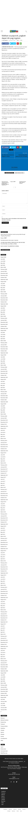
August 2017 (3, 477)
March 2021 (3, 389)
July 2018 (3, 454)
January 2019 (4, 442)
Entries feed (3, 749)
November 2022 (4, 348)
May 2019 (3, 434)
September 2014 (4, 548)
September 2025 (4, 279)
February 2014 (4, 562)
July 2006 (3, 699)
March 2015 (3, 536)
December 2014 (4, 542)
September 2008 (4, 695)
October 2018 (4, 448)
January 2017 (4, 491)
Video (2, 740)
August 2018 (3, 452)
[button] (25, 31)
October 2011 (4, 620)
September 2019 (4, 426)
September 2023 (4, 328)
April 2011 (3, 632)
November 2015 (4, 520)
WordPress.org (4, 753)
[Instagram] (14, 782)
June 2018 (3, 456)
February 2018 (4, 465)
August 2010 (3, 648)
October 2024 (4, 302)
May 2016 (3, 507)
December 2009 (4, 664)
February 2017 (4, 489)
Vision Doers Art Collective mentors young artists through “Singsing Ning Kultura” (5, 183)
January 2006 (4, 701)
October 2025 (4, 277)
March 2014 (3, 560)
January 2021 (4, 393)
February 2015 (4, 538)
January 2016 (4, 516)
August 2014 (3, 550)
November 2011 (4, 618)
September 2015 (4, 524)
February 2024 (4, 318)
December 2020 (4, 395)
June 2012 (3, 603)
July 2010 (3, 650)
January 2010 (4, 662)
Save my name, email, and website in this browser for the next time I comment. (14, 219)
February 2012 (4, 611)
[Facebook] (11, 782)
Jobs (2, 804)
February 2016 (4, 514)
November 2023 (4, 324)
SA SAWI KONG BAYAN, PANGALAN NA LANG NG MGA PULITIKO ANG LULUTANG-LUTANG (13, 243)
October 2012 (4, 595)
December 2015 (4, 518)
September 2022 (4, 353)
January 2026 (4, 271)
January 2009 (4, 687)
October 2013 (4, 571)
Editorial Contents (4, 720)
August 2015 (3, 526)
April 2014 (3, 558)
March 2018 (3, 463)
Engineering (3, 722)
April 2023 (3, 338)
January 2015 (4, 540)
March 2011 (3, 634)
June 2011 (3, 628)
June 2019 (3, 432)
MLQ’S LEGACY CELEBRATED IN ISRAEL (10, 246)
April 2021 (3, 387)
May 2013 (3, 581)
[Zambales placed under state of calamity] (23, 178)
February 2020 (4, 416)
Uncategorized (4, 738)
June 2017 (3, 481)
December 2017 (4, 469)
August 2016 (3, 501)
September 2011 (4, 622)
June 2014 (3, 554)
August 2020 (3, 403)
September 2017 (4, 475)
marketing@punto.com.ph (14, 778)
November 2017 (4, 471)
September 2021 (4, 377)
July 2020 (3, 406)
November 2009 (4, 666)
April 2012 (3, 607)
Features (3, 793)
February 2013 (4, 587)
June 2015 (3, 530)
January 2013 (4, 589)
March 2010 (3, 658)
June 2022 (3, 359)
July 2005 (3, 703)
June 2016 (3, 505)
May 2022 (3, 361)
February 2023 (4, 342)
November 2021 (4, 373)
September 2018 (4, 450)
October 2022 (4, 350)
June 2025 (3, 285)
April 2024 (3, 314)
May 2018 (3, 459)
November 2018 (4, 446)
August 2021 (3, 379)
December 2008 (4, 689)
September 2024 (4, 304)
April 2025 (3, 289)
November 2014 (4, 544)
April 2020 (3, 412)
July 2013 (3, 577)
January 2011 (4, 638)
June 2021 (3, 383)
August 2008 (3, 697)
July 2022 (3, 357)
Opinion (2, 732)
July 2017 (3, 479)
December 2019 (4, 420)
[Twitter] (17, 782)
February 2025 (4, 293)
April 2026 (3, 265)
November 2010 (4, 642)
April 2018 (3, 461)
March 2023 (3, 340)
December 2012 (4, 591)
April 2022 (3, 363)
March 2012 (3, 609)
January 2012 (4, 613)
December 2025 (4, 273)
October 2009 (4, 668)
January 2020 (4, 418)
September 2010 (4, 646)
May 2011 (3, 630)
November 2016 (4, 495)
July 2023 (3, 332)
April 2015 (3, 534)
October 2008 (4, 693)
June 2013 (3, 579)
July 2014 (3, 552)
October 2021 (4, 375)
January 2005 (4, 707)
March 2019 (3, 438)
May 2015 (3, 532)
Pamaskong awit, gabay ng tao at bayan (21, 155)
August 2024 (3, 306)
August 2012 (3, 599)
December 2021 (4, 371)
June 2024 (3, 310)
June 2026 (3, 261)
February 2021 (4, 391)
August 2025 (3, 281)
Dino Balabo (5, 40)
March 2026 (3, 267)
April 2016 (3, 509)
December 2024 (4, 297)
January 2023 (4, 344)
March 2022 (3, 365)
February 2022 (4, 367)
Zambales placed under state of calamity (22, 182)
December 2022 (4, 346)
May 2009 (3, 679)
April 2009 (3, 681)
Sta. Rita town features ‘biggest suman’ (8, 155)
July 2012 (3, 601)
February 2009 (4, 685)
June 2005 (3, 705)
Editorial (3, 794)
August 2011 (3, 624)
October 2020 (4, 399)
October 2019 (4, 424)
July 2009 (3, 675)
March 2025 (3, 291)
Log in (2, 747)
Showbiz (2, 734)
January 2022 (4, 369)
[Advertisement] (14, 15)
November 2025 (4, 275)
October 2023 (4, 326)
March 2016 (3, 512)
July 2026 (3, 259)
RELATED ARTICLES (9, 172)
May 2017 (3, 483)
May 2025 (3, 287)
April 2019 (3, 436)
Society (2, 736)
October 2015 (4, 522)
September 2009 (4, 671)
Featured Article (4, 726)
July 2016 (3, 503)
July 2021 (3, 381)
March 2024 (3, 316)
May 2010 (3, 654)
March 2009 (3, 683)
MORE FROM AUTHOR (19, 172)
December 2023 (4, 322)
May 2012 (3, 605)
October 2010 (4, 644)
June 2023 (3, 334)
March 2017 (3, 487)
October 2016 (4, 497)
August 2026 (3, 257)
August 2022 (3, 355)
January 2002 (4, 709)
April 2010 (3, 656)
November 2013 (4, 569)
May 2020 (3, 410)
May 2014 (3, 556)
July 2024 (3, 308)
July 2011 (3, 626)
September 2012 (4, 597)
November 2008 (4, 691)
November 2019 (4, 422)
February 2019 (4, 440)
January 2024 (4, 320)
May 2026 (3, 263)
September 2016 (4, 499)
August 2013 (3, 575)
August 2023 (3, 330)
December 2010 (4, 640)
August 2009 (3, 673)
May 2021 (3, 385)
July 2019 (3, 430)
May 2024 (3, 312)
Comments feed (4, 751)
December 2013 (4, 567)
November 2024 (4, 300)
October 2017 (4, 473)
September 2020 (4, 401)
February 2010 (4, 660)
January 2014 (4, 565)
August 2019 (3, 428)
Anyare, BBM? (13, 181)
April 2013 (3, 583)
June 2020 (3, 408)
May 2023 (3, 336)
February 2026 (4, 269)
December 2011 (4, 615)
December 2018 (4, 444)
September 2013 (4, 573)
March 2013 (3, 585)
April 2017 (3, 485)
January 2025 (4, 295)
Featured (3, 724)
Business (3, 718)
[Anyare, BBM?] (14, 178)
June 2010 (3, 652)
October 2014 (4, 546)
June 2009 (3, 677)
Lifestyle (2, 730)
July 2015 (3, 528)
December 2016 (4, 493)
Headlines (3, 728)
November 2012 (4, 593)
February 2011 (4, 636)
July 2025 (3, 283)
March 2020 (3, 414)
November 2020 (4, 397)
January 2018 (4, 467)
